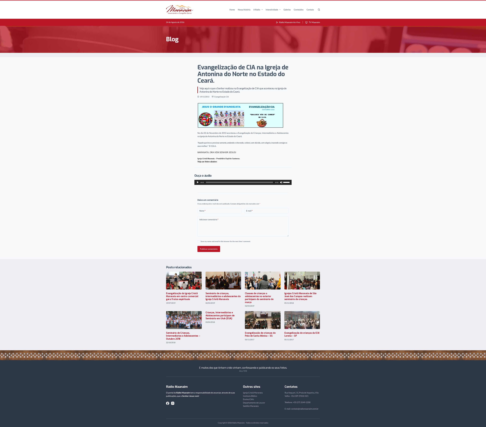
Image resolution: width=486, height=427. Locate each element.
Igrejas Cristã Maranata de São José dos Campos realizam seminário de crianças (300, 296)
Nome (202, 211)
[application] (243, 182)
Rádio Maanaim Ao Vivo (289, 22)
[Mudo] (281, 182)
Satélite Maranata (251, 406)
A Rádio (256, 9)
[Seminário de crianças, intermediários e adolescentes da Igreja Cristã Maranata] (223, 280)
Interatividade (272, 9)
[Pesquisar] (319, 10)
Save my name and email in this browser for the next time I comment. (226, 241)
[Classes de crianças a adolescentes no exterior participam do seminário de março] (263, 280)
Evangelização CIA (221, 97)
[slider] (286, 182)
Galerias (287, 9)
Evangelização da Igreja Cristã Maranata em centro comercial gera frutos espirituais (182, 296)
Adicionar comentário (208, 219)
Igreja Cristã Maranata (253, 392)
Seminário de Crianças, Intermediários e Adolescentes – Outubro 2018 (183, 335)
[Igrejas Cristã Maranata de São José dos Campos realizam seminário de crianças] (302, 280)
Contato (310, 9)
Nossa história (244, 9)
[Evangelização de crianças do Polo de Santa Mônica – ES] (263, 320)
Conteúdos (298, 9)
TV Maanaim (314, 22)
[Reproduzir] (197, 182)
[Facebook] (167, 403)
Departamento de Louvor (254, 402)
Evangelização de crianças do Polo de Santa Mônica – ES (260, 334)
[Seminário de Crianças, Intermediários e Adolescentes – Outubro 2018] (184, 320)
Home (232, 9)
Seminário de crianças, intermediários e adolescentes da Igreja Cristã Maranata (223, 296)
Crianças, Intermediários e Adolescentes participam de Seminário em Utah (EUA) (220, 315)
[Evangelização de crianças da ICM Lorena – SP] (302, 320)
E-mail (249, 211)
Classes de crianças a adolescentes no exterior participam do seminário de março (259, 298)
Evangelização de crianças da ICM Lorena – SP (301, 334)
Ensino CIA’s (248, 399)
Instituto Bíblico (250, 396)
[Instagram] (172, 403)
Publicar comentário (209, 249)
